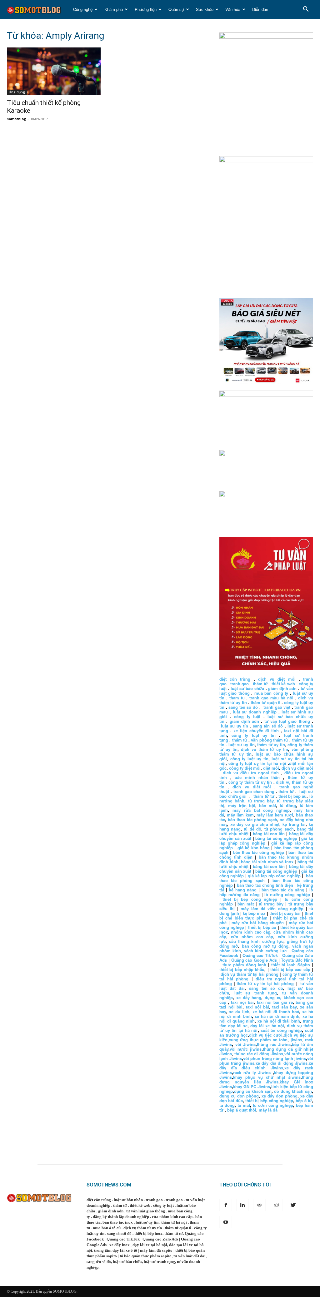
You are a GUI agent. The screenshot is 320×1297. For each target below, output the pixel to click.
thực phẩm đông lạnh (244, 965)
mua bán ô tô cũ (107, 1227)
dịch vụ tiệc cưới (265, 1035)
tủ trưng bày (261, 801)
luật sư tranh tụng (255, 993)
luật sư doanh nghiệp (254, 712)
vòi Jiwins (245, 1044)
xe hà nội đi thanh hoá (275, 1011)
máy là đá (268, 1110)
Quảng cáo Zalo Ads (160, 1239)
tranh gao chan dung (253, 791)
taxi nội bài (242, 1002)
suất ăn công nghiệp (281, 1030)
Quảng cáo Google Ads (254, 960)
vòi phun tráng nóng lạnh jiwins (274, 1058)
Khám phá (113, 9)
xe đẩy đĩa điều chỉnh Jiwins (266, 1065)
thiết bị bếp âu (292, 796)
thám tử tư (263, 796)
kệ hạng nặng (243, 890)
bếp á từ (304, 1100)
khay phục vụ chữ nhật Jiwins (267, 1077)
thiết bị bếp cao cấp (290, 969)
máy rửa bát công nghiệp (261, 810)
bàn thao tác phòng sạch (252, 819)
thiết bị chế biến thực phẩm (266, 915)
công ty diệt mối (245, 768)
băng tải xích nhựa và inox (267, 862)
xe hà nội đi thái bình (279, 1021)
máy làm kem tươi (275, 815)
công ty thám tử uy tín (250, 782)
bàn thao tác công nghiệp (258, 852)
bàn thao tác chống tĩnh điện (265, 885)
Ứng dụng (17, 92)
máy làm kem (240, 815)
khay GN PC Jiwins (251, 1086)
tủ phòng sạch (278, 829)
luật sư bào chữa (247, 688)
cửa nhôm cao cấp (252, 936)
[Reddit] (276, 1205)
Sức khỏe (204, 9)
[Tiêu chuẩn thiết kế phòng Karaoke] (54, 71)
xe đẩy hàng (249, 997)
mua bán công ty (271, 693)
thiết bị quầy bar (285, 913)
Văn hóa (232, 9)
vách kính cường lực (265, 951)
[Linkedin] (242, 1205)
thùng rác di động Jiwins (258, 1054)
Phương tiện (146, 9)
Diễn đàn (260, 9)
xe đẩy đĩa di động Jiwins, (282, 1063)
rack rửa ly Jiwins (252, 1072)
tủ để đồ (252, 829)
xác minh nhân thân (257, 777)
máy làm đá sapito (156, 1250)
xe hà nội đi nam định (277, 1016)
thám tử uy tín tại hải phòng (265, 983)
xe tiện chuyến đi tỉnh (256, 730)
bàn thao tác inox (117, 1222)
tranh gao (239, 684)
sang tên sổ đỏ (243, 707)
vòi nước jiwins (246, 1049)
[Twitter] (293, 1205)
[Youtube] (225, 1222)
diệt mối (271, 768)
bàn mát (267, 805)
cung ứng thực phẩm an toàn (258, 1040)
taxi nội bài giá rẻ (275, 1002)
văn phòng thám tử (269, 740)
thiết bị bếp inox (148, 1233)
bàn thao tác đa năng (283, 890)
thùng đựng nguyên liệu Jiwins (266, 1079)
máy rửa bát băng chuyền (257, 922)
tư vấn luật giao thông (287, 721)
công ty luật (247, 716)
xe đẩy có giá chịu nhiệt (255, 824)
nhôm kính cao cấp (250, 932)
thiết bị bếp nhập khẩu (241, 969)
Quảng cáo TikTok (260, 955)
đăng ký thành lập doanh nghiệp (121, 1216)
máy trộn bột (241, 805)
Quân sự (176, 9)
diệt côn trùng (234, 679)
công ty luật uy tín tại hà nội (258, 763)
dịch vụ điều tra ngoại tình (251, 773)
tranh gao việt (276, 707)
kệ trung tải (294, 824)
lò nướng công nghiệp (287, 894)
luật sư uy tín (234, 726)
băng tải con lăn (269, 833)
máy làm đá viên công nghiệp (272, 908)
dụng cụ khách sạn (253, 1091)
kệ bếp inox (254, 913)
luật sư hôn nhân (128, 1199)
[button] (305, 10)
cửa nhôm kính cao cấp (172, 1216)
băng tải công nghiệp (276, 838)
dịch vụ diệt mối (277, 679)
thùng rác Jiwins (274, 1044)
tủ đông (288, 805)
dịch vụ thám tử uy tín (264, 749)
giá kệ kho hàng (254, 848)
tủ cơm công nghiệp (273, 1105)
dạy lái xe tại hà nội (149, 1244)
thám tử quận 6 (265, 702)
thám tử (260, 684)
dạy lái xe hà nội (267, 1025)
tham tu (237, 698)
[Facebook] (225, 1205)
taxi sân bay (284, 1007)
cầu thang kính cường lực (256, 941)
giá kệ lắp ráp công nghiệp (274, 876)
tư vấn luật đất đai (189, 1256)
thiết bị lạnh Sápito (291, 965)
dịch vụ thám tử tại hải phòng (249, 974)
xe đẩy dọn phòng (280, 1096)
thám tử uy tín (271, 744)
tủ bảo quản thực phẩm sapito (146, 1256)
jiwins (296, 1040)
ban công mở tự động (265, 946)
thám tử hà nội (174, 1222)
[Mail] (259, 1205)
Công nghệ (82, 9)
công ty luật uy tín (254, 735)
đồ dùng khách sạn (293, 1091)
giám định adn (282, 688)
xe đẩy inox (119, 1244)
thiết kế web (283, 684)
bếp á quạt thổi (241, 1110)
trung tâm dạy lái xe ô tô (115, 1250)
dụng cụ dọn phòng (239, 1096)
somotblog (16, 118)
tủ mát (244, 1105)
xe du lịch (239, 1011)
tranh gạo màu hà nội (271, 698)
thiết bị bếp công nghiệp (250, 899)
